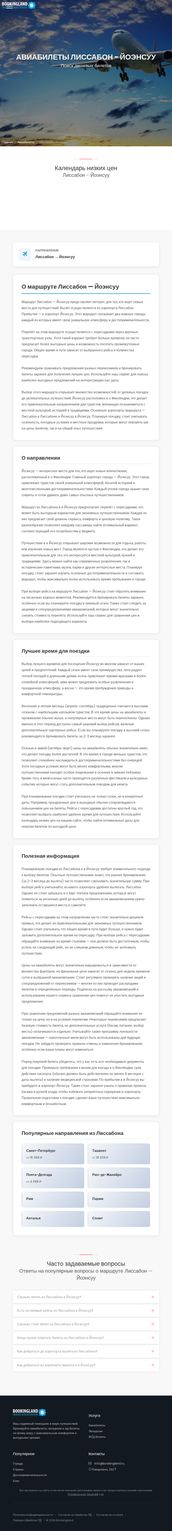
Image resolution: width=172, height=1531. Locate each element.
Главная (7, 142)
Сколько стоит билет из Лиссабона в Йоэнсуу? (53, 1324)
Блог (16, 1481)
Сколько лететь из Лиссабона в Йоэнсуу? (49, 1297)
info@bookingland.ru (109, 1463)
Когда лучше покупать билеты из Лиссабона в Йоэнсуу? (60, 1338)
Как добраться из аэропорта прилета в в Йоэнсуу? (56, 1365)
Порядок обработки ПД (27, 1520)
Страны (18, 1469)
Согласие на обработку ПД (75, 1515)
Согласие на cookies (109, 1515)
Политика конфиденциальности (33, 1515)
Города (18, 1463)
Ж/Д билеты (97, 1437)
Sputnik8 (92, 1494)
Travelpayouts (77, 1494)
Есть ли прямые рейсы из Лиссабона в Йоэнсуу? (55, 1311)
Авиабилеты (26, 142)
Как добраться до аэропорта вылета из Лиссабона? (57, 1351)
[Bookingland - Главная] (32, 1412)
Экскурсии (96, 1431)
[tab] (86, 1297)
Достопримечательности (30, 1475)
